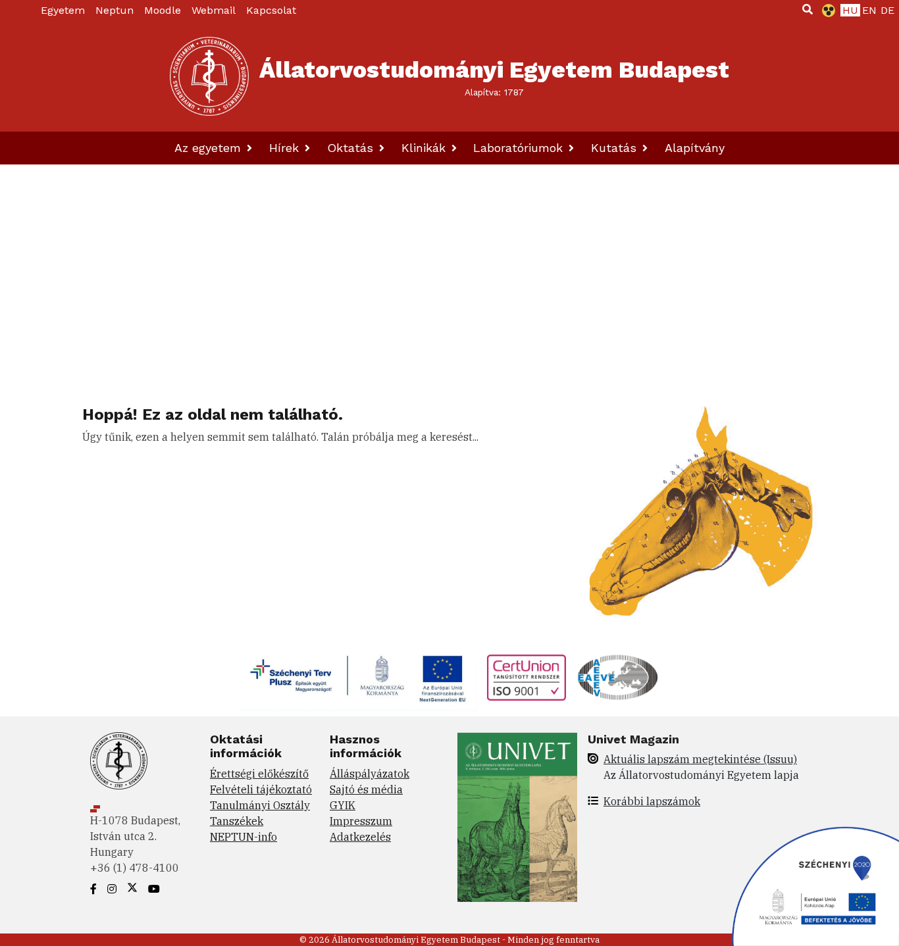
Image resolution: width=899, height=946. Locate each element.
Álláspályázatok (369, 773)
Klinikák (425, 148)
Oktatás (352, 148)
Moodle (162, 10)
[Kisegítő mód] (826, 10)
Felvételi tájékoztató (261, 789)
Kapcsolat (271, 10)
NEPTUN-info (243, 836)
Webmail (214, 10)
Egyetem (63, 10)
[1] (807, 9)
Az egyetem (209, 148)
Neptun (114, 10)
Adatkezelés (360, 836)
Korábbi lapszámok (652, 801)
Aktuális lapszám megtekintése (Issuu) (700, 759)
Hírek (286, 148)
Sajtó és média (366, 789)
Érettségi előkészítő (259, 773)
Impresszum (361, 821)
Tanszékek (236, 821)
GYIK (342, 805)
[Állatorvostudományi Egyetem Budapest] (209, 76)
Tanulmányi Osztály (260, 805)
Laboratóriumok (520, 148)
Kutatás (615, 148)
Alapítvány (695, 148)
